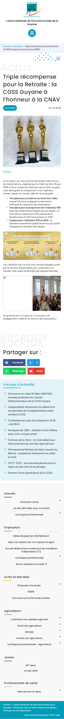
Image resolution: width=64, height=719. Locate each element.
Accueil (6, 46)
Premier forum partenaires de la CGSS (30, 472)
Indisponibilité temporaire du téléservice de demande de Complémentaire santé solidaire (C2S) (31, 410)
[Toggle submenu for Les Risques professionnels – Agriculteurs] (59, 643)
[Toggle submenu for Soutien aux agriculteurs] (59, 636)
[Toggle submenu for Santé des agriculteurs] (59, 624)
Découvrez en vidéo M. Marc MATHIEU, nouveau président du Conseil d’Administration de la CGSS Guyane (30, 397)
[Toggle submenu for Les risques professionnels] (59, 513)
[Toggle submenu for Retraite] (59, 630)
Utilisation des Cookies (25, 707)
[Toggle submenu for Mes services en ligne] (59, 690)
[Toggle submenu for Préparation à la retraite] (59, 584)
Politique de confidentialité (17, 710)
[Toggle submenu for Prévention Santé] (59, 500)
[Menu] (32, 33)
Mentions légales (47, 707)
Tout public (10, 108)
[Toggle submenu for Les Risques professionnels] (59, 556)
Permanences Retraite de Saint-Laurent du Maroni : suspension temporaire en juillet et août (32, 453)
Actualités (17, 46)
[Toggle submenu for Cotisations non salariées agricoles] (59, 618)
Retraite (7, 171)
